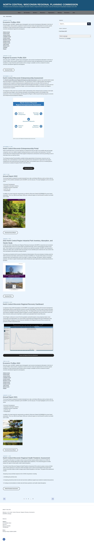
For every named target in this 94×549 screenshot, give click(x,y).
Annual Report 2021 (10, 397)
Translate (68, 38)
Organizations (51, 12)
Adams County (6, 32)
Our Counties (27, 12)
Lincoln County (6, 38)
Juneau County (6, 35)
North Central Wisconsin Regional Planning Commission (40, 4)
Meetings (60, 12)
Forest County (6, 33)
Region (4, 48)
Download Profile (8, 69)
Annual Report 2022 (10, 176)
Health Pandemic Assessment (11, 488)
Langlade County (7, 36)
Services (35, 12)
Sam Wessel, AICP (63, 31)
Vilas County (6, 44)
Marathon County (7, 39)
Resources (42, 12)
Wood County (6, 45)
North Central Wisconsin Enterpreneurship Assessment (23, 78)
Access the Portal (28, 168)
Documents (66, 12)
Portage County (6, 42)
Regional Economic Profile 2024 (14, 58)
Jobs (74, 12)
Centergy (5, 47)
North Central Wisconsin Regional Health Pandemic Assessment (26, 458)
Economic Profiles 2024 (11, 22)
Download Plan (8, 296)
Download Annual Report (10, 232)
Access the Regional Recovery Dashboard (28, 355)
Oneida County (6, 41)
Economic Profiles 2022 (11, 363)
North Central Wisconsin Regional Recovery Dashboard (23, 304)
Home (19, 12)
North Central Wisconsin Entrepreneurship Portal (20, 148)
